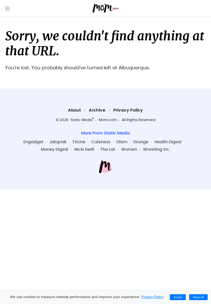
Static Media (81, 120)
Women (129, 149)
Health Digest (168, 142)
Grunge (140, 142)
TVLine (78, 142)
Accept (178, 297)
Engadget (33, 142)
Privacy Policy (128, 110)
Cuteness (100, 142)
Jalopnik (57, 142)
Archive (97, 110)
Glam (121, 142)
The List (107, 149)
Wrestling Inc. (156, 149)
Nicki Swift (84, 149)
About (74, 110)
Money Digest (54, 149)
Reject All (198, 297)
